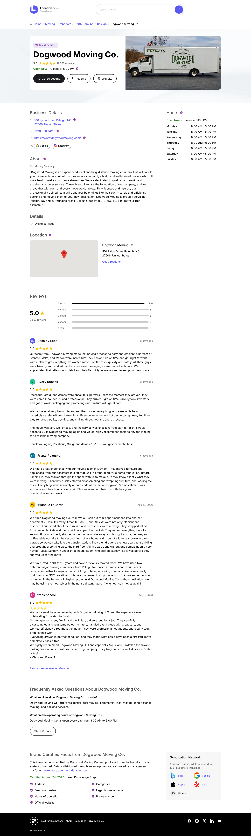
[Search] (179, 9)
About (69, 820)
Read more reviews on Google (49, 668)
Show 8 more (42, 731)
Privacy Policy (96, 820)
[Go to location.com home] (44, 9)
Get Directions (111, 261)
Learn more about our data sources (65, 770)
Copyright (80, 820)
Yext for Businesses (52, 820)
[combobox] (140, 9)
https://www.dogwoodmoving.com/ (57, 138)
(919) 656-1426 (44, 131)
